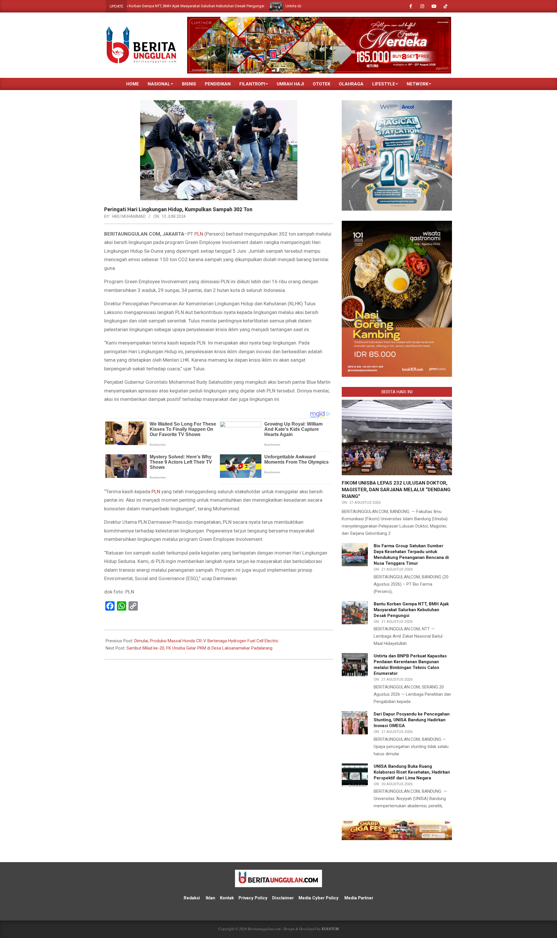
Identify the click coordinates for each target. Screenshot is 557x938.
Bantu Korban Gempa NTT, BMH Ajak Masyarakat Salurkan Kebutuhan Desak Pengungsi (142, 6)
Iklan (210, 898)
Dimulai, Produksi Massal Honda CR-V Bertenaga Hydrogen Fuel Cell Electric (206, 640)
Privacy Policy (253, 898)
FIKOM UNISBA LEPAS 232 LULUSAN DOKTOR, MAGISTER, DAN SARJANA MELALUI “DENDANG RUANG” (396, 489)
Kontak (227, 898)
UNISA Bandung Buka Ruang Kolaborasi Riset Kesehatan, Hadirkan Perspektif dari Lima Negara (412, 772)
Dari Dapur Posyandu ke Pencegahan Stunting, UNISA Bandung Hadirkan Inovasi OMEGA (412, 719)
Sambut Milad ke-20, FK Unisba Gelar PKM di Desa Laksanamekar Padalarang (199, 648)
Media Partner (358, 898)
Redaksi (192, 898)
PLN (198, 234)
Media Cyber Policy (319, 898)
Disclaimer (283, 898)
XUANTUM (330, 928)
